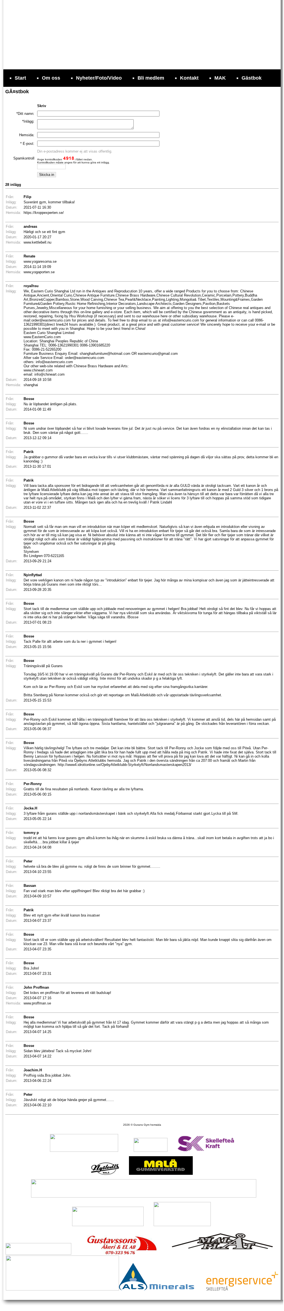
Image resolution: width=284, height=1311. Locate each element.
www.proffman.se (37, 1003)
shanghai (31, 385)
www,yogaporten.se (39, 272)
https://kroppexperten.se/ (44, 213)
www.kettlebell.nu (37, 242)
